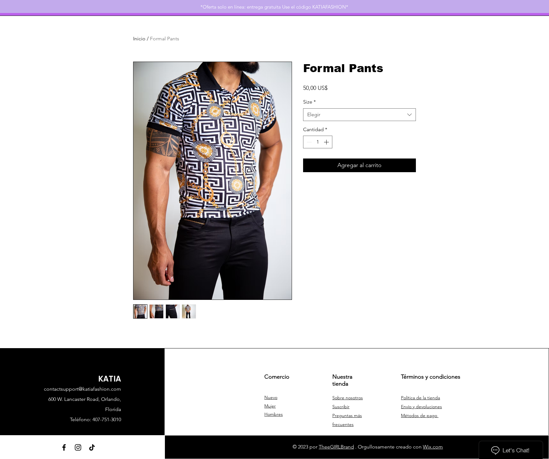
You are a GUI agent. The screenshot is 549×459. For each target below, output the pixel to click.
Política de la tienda (420, 398)
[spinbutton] (317, 142)
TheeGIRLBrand (336, 447)
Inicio (139, 39)
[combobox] (359, 114)
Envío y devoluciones (421, 406)
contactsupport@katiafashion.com (82, 389)
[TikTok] (92, 447)
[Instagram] (78, 447)
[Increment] (326, 142)
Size (309, 102)
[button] (340, 406)
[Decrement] (308, 142)
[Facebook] (64, 447)
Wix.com (433, 447)
